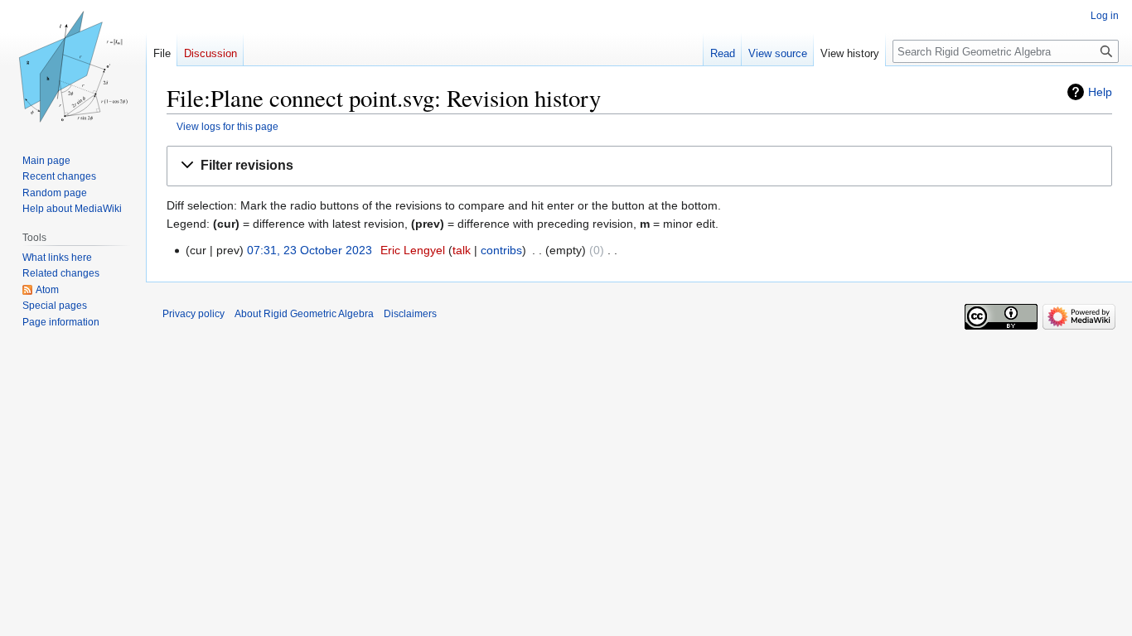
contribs (501, 250)
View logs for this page (227, 126)
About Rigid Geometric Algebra (304, 314)
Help (1100, 92)
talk (461, 250)
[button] (639, 166)
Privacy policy (193, 314)
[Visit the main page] (73, 66)
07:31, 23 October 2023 (309, 250)
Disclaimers (410, 314)
